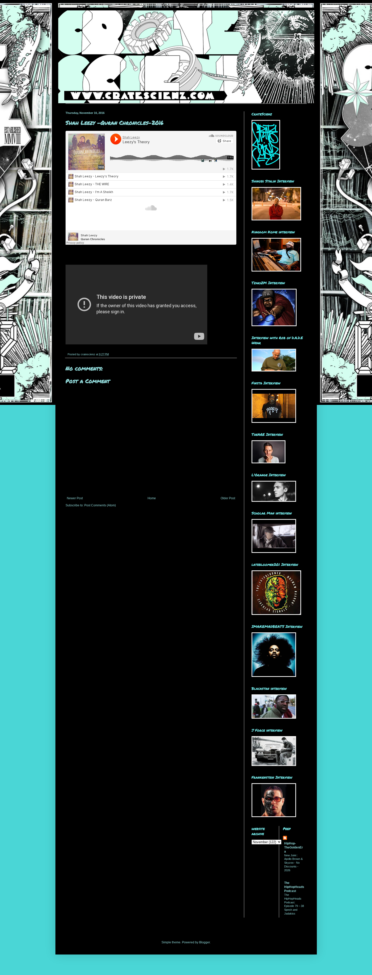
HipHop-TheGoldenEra (293, 847)
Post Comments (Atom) (100, 505)
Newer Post (75, 498)
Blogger (204, 942)
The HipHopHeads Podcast (294, 887)
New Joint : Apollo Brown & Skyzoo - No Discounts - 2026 (293, 863)
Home (152, 498)
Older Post (228, 498)
